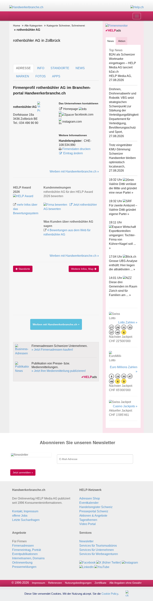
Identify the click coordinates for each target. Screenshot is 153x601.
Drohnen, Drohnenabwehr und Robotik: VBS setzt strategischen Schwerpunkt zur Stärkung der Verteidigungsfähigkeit (123, 102)
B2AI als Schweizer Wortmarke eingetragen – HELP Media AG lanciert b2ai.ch (122, 63)
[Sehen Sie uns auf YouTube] (101, 566)
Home (16, 25)
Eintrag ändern (73, 153)
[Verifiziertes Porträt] (38, 107)
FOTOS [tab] (40, 76)
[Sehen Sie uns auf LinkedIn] (86, 566)
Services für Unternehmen (96, 549)
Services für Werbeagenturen (98, 554)
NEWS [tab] (80, 68)
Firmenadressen (23, 545)
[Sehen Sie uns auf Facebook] (87, 562)
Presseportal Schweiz (93, 511)
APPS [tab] (56, 76)
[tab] (110, 41)
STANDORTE (60, 68)
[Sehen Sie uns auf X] (108, 562)
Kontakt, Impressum (25, 511)
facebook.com (83, 114)
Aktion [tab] (121, 40)
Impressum (38, 582)
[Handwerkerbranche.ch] (26, 7)
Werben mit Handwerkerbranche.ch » (74, 171)
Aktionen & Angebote (93, 515)
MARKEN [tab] (22, 76)
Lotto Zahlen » (127, 322)
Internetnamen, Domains (28, 558)
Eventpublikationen (25, 554)
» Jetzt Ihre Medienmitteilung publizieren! (59, 370)
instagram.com (72, 121)
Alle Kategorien (33, 25)
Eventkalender (89, 502)
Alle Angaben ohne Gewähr (125, 582)
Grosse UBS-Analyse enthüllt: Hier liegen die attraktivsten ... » (123, 265)
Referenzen (55, 582)
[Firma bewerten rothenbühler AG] (55, 204)
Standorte (24, 268)
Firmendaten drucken (76, 149)
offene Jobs (19, 515)
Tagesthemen (88, 519)
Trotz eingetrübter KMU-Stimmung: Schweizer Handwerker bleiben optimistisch (122, 153)
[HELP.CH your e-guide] (137, 7)
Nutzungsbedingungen (78, 582)
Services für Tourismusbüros (98, 545)
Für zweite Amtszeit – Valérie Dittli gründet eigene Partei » (123, 210)
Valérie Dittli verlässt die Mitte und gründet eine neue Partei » (123, 188)
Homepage (71, 108)
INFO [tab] (40, 68)
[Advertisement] (81, 297)
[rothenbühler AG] (23, 196)
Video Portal (87, 524)
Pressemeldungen (24, 566)
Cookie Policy (110, 593)
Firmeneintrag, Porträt (26, 549)
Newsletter (86, 541)
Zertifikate (100, 582)
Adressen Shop (89, 498)
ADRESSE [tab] (23, 68)
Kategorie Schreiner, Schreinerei (66, 25)
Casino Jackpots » (125, 406)
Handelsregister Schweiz (96, 507)
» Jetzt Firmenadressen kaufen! (52, 349)
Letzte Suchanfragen (26, 519)
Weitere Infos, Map (82, 268)
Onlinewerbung (22, 562)
